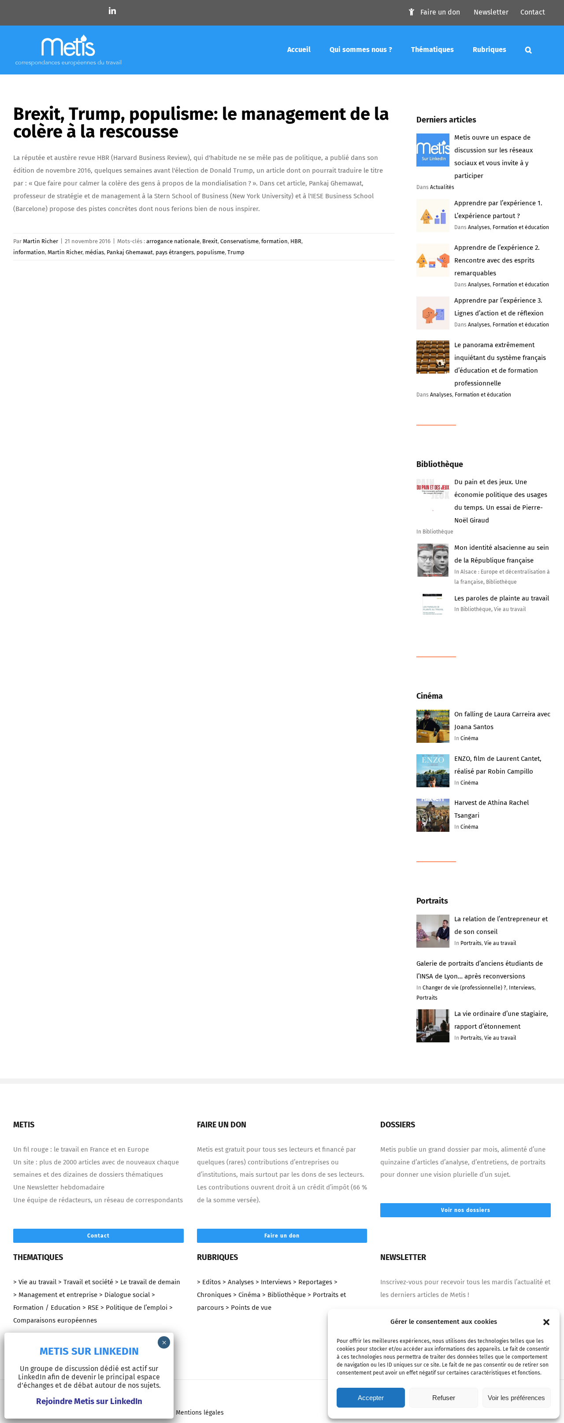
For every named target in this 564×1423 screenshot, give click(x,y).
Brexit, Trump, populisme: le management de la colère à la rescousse (201, 123)
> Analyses (238, 1282)
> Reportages (312, 1282)
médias (94, 252)
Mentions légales (200, 1412)
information (29, 252)
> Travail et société (85, 1282)
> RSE (90, 1308)
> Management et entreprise (55, 1295)
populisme (211, 252)
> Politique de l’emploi (133, 1308)
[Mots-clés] (528, 50)
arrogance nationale (173, 241)
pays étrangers (175, 252)
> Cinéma (246, 1295)
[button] (546, 1322)
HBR (295, 241)
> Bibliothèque (284, 1295)
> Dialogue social (124, 1295)
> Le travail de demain (147, 1282)
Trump (236, 252)
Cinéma (469, 738)
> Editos (209, 1282)
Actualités (442, 187)
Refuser (443, 1397)
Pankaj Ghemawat (130, 252)
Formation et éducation (521, 227)
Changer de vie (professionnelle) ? (464, 988)
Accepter (371, 1397)
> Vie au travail (34, 1282)
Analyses (479, 227)
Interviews (521, 988)
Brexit (210, 241)
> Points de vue (248, 1308)
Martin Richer (40, 241)
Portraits (471, 943)
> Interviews (273, 1282)
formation (274, 241)
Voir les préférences (516, 1397)
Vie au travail (500, 943)
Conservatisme (239, 241)
